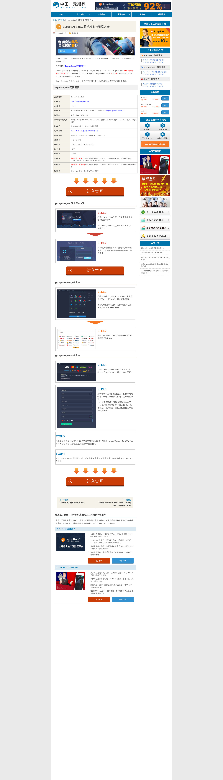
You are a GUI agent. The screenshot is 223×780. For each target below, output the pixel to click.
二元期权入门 (147, 129)
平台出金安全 (147, 138)
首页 (54, 20)
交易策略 (141, 14)
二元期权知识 (162, 129)
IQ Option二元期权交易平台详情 (154, 60)
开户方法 (146, 62)
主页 (61, 14)
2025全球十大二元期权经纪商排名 (152, 248)
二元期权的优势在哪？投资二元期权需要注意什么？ (154, 272)
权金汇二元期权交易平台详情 (152, 84)
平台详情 (122, 561)
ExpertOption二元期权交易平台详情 (155, 72)
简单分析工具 (162, 138)
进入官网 (95, 191)
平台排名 (101, 14)
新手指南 (121, 14)
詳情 (165, 98)
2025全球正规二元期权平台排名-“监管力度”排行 (154, 258)
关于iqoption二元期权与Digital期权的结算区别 (154, 265)
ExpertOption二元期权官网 (67, 567)
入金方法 (153, 62)
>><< (74, 66)
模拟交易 (161, 14)
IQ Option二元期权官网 (65, 529)
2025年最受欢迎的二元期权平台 (152, 253)
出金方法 (160, 62)
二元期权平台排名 (76, 5)
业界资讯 (60, 20)
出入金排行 (81, 14)
